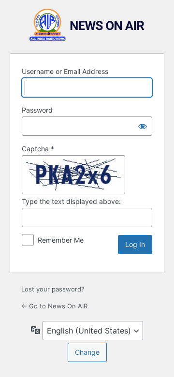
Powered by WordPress (87, 25)
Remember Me (61, 240)
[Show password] (142, 126)
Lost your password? (53, 289)
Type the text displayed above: (71, 201)
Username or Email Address (65, 71)
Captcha (38, 149)
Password (37, 110)
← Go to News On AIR (54, 306)
